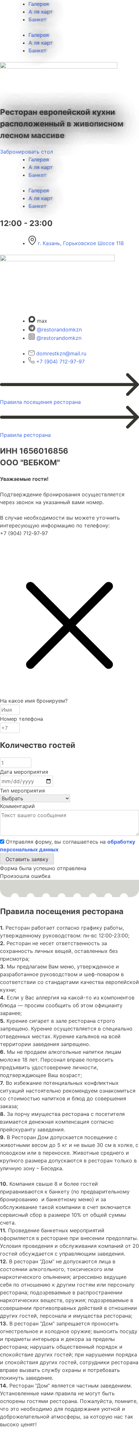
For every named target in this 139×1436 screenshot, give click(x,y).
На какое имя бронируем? (34, 700)
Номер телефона (21, 719)
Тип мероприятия (22, 790)
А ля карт (40, 11)
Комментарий (17, 806)
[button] (27, 858)
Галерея (38, 4)
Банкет (37, 19)
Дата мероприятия (24, 772)
